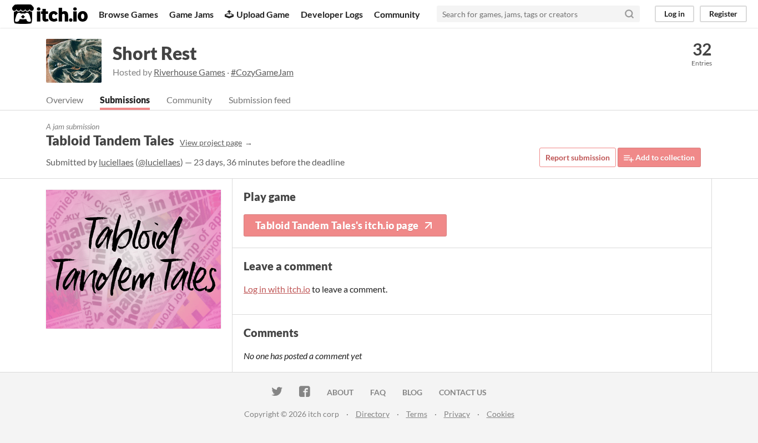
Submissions (125, 99)
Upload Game (263, 14)
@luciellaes (159, 162)
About (340, 392)
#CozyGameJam (262, 72)
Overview (64, 99)
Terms (416, 414)
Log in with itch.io (277, 289)
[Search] (629, 14)
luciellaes (116, 162)
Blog (412, 392)
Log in (674, 13)
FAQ (378, 392)
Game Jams (191, 14)
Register (723, 13)
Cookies (500, 414)
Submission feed (260, 99)
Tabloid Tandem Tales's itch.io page (337, 225)
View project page (211, 142)
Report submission (577, 157)
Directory (373, 414)
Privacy (457, 414)
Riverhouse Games (189, 72)
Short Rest (155, 53)
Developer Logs (332, 14)
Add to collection (664, 157)
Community (397, 14)
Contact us (463, 392)
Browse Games (128, 14)
